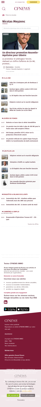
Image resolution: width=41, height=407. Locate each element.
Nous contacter (10, 343)
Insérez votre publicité (12, 324)
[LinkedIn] (6, 303)
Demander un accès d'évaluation (14, 276)
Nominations (10, 67)
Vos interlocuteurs (11, 346)
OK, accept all (13, 395)
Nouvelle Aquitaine (17, 69)
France (8, 69)
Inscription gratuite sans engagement (15, 293)
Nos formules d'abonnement (14, 358)
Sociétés (6, 34)
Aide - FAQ (8, 341)
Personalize (20, 400)
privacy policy (27, 391)
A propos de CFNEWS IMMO (14, 339)
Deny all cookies (28, 395)
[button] (3, 8)
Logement (27, 69)
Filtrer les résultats (10, 15)
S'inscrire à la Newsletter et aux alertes (17, 360)
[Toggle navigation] (2, 2)
